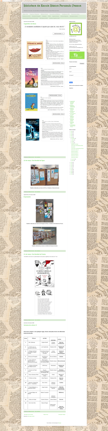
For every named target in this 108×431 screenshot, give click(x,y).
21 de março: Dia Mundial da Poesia (35, 254)
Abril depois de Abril (44, 18)
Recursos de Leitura (75, 14)
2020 (71, 163)
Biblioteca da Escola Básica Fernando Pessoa (52, 5)
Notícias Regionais (64, 16)
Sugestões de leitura (30, 24)
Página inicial (25, 14)
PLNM (49, 16)
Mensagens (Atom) (31, 416)
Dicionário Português (36, 16)
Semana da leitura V (74, 151)
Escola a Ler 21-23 (26, 16)
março (72, 142)
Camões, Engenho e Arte (54, 18)
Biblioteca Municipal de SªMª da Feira (72, 106)
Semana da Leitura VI (30, 325)
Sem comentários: (37, 157)
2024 (71, 134)
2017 (71, 168)
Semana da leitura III (74, 154)
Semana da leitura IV (74, 152)
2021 (71, 162)
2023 (71, 135)
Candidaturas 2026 (66, 14)
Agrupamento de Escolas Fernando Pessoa (72, 102)
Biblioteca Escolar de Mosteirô (72, 109)
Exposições (27, 197)
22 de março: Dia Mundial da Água (34, 160)
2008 (71, 172)
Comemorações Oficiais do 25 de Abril (30, 18)
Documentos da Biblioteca (55, 14)
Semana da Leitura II (74, 155)
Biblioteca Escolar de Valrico (72, 122)
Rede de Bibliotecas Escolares (72, 116)
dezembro (73, 138)
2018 (71, 166)
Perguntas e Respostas (34, 14)
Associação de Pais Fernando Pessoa (72, 126)
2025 (71, 132)
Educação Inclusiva (74, 16)
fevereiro (72, 159)
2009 (71, 171)
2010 (71, 169)
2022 (71, 137)
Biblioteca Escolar (44, 14)
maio (72, 141)
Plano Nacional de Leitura (73, 114)
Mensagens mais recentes (28, 414)
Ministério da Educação (72, 112)
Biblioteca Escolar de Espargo (72, 119)
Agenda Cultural (55, 16)
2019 (71, 165)
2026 (71, 131)
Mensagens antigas (62, 414)
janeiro (72, 160)
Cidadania (44, 16)
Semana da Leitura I (74, 157)
